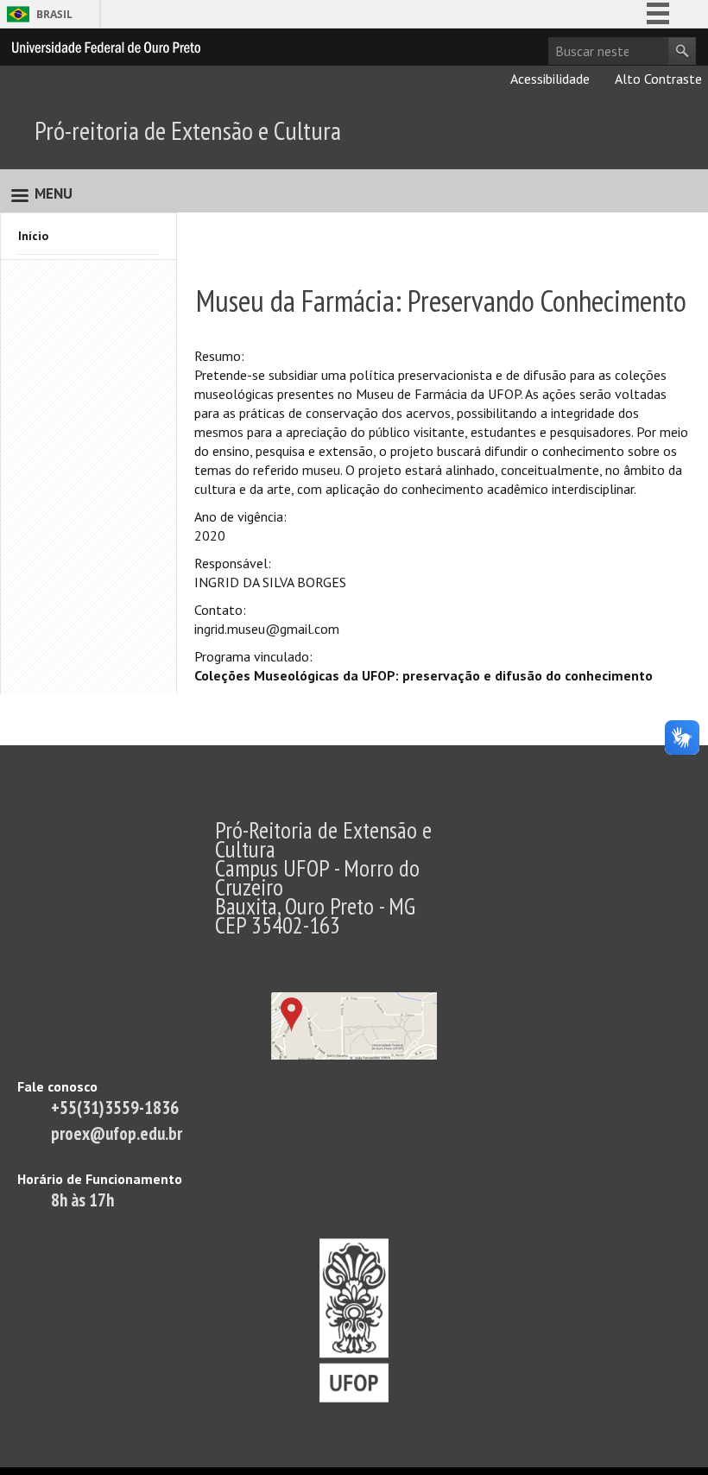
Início (33, 236)
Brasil (54, 14)
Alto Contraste (657, 78)
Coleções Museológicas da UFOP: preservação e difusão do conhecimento (423, 675)
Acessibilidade (549, 78)
